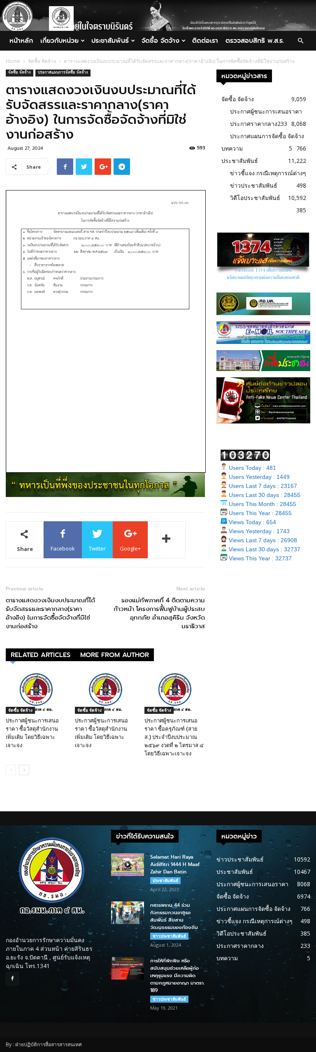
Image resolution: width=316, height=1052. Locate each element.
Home (13, 61)
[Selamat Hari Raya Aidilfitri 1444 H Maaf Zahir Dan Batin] (127, 864)
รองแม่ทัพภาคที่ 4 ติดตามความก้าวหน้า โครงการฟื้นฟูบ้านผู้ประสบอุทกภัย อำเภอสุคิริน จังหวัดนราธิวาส (159, 613)
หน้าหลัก (21, 40)
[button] (300, 41)
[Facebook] (12, 978)
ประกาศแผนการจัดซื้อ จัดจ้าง (63, 73)
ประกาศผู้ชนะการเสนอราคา (266, 111)
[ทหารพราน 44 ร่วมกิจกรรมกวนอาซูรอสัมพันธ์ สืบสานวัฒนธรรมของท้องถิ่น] (127, 912)
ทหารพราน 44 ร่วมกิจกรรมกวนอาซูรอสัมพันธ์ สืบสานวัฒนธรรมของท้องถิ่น (174, 916)
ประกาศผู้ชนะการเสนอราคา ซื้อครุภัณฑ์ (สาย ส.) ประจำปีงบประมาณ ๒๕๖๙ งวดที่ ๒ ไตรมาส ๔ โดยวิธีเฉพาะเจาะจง (174, 737)
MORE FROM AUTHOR (114, 655)
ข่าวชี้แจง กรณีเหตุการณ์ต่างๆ (268, 173)
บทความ (232, 148)
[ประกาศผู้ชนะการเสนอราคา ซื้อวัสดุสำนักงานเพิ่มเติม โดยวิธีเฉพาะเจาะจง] (36, 692)
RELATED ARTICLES (40, 655)
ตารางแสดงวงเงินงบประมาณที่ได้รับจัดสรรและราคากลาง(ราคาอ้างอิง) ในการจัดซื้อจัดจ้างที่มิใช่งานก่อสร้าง (50, 613)
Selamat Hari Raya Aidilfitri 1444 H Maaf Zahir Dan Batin (175, 864)
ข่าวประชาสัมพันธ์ (253, 185)
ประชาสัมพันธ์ (110, 40)
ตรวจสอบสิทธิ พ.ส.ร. (254, 40)
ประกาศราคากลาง (253, 124)
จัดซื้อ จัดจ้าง (160, 40)
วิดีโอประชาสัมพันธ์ (255, 198)
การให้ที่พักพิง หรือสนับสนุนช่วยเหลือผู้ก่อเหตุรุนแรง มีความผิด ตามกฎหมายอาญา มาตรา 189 (177, 975)
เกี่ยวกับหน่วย (59, 40)
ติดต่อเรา (205, 40)
